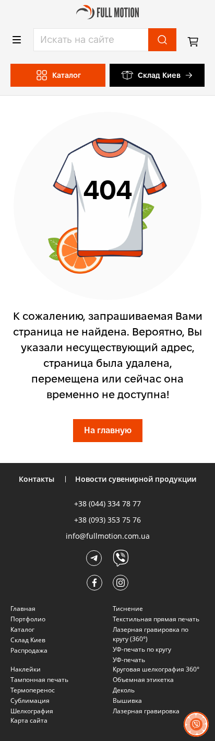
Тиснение (128, 608)
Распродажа (28, 650)
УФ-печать (129, 659)
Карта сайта (28, 720)
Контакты (36, 479)
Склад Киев (159, 75)
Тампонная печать (39, 679)
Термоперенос (32, 690)
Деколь (124, 690)
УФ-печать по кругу (142, 649)
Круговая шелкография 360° (156, 669)
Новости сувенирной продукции (135, 479)
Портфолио (27, 619)
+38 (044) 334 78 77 (107, 503)
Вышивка (127, 700)
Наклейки (25, 669)
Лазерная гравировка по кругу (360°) (150, 634)
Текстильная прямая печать (156, 619)
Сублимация (30, 700)
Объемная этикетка (143, 679)
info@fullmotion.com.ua (108, 536)
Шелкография (31, 711)
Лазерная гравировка (146, 711)
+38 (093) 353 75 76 (107, 520)
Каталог (22, 629)
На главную (108, 430)
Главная (22, 608)
